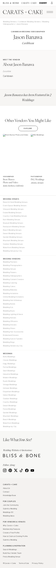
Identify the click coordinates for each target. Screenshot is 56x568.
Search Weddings (10, 549)
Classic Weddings (10, 360)
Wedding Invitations (10, 293)
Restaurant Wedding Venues (14, 226)
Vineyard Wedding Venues (13, 209)
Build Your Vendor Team (12, 553)
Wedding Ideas (8, 516)
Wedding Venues (9, 269)
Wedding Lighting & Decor (13, 314)
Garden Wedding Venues (12, 237)
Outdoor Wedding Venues (13, 244)
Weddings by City (10, 426)
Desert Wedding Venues (12, 233)
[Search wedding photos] (43, 3)
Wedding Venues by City (12, 251)
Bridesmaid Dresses (11, 335)
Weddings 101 (8, 512)
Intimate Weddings (10, 388)
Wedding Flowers (9, 272)
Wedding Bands (9, 304)
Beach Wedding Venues (12, 230)
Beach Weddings (9, 419)
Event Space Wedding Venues (14, 205)
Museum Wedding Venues (13, 223)
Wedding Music (9, 311)
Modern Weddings (10, 377)
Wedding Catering (10, 283)
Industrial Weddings (10, 374)
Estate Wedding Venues (12, 212)
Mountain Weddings (10, 416)
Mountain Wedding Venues (13, 240)
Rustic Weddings (9, 381)
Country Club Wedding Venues (15, 216)
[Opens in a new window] (11, 3)
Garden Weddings (10, 412)
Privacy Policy (37, 563)
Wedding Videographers (12, 276)
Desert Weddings (9, 405)
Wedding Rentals (9, 318)
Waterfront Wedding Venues (14, 247)
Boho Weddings (9, 357)
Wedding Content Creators (13, 279)
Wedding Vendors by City (13, 346)
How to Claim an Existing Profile (15, 536)
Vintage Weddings (10, 384)
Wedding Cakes (9, 286)
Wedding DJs (8, 307)
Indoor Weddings (9, 395)
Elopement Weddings (11, 391)
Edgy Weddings (9, 364)
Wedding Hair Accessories (13, 332)
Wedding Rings (8, 342)
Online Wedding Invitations (13, 297)
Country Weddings (10, 402)
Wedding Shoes (9, 328)
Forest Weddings (9, 409)
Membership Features (11, 529)
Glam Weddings (9, 371)
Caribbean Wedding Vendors (29, 22)
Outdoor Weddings (10, 398)
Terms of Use (24, 563)
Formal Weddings (9, 367)
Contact (6, 492)
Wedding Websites (10, 290)
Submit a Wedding (10, 509)
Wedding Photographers (12, 265)
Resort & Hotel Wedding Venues (15, 202)
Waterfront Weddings (11, 423)
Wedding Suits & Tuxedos (13, 339)
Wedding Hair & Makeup (12, 300)
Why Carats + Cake (10, 525)
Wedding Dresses (9, 325)
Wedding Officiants (10, 321)
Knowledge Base (9, 495)
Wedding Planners (10, 262)
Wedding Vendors (10, 22)
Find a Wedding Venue (11, 557)
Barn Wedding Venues (11, 219)
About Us (6, 488)
